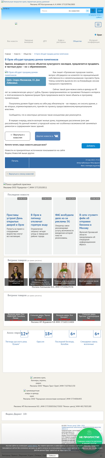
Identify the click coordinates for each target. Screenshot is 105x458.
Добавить (91, 145)
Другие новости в (44, 136)
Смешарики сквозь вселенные (90, 340)
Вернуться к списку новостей (21, 174)
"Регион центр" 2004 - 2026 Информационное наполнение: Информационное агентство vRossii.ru (81, 427)
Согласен (52, 456)
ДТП (45, 41)
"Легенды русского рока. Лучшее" (16, 340)
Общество (77, 41)
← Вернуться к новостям (18, 136)
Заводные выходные (28, 41)
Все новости (12, 41)
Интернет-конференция (94, 41)
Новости (17, 54)
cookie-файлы (32, 446)
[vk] (56, 136)
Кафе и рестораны (61, 41)
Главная (8, 54)
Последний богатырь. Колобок (65, 340)
